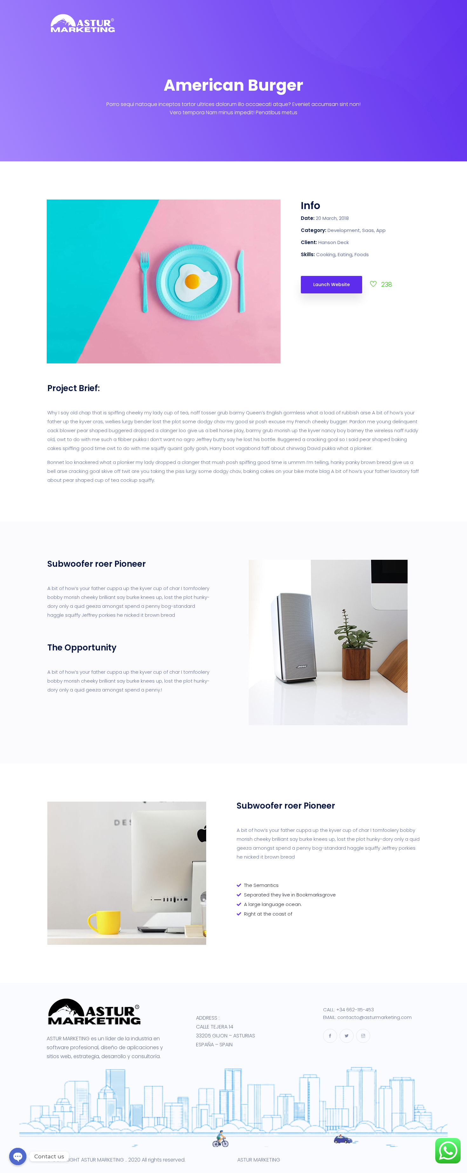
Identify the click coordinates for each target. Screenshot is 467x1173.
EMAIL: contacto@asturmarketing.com (367, 1017)
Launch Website (331, 284)
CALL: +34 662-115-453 (348, 1009)
